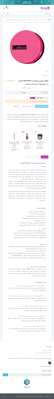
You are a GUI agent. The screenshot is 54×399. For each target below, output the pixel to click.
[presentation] (48, 47)
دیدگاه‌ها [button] (29, 157)
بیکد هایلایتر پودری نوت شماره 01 (40, 143)
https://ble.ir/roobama (45, 366)
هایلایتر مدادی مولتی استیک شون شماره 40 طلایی (14, 143)
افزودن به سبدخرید (41, 106)
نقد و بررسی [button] (44, 157)
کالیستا (44, 75)
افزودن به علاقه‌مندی (27, 106)
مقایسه (15, 106)
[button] (7, 8)
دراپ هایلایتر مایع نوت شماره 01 (27, 143)
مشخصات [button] (37, 157)
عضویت (5, 375)
